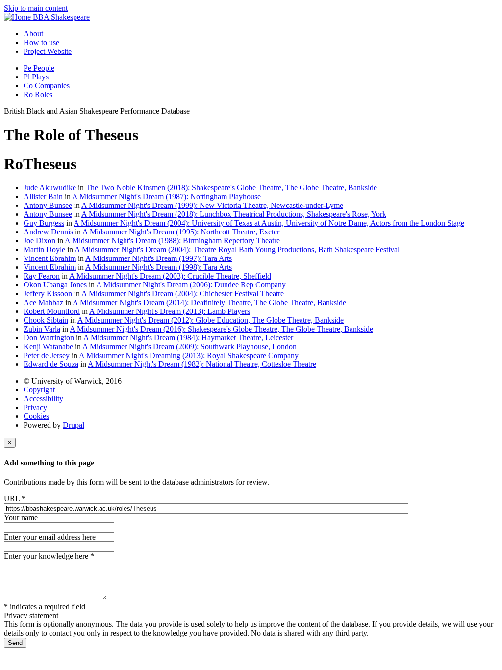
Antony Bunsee (48, 205)
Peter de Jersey (47, 355)
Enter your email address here (50, 537)
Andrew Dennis (48, 232)
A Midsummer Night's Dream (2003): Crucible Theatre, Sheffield (170, 276)
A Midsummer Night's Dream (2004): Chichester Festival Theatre (182, 293)
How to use (41, 42)
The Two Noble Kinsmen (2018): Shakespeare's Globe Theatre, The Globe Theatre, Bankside (231, 187)
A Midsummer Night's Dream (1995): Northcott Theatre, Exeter (180, 232)
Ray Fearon (42, 276)
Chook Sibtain (46, 320)
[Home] (18, 17)
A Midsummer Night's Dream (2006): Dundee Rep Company (191, 285)
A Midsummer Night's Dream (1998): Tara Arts (158, 267)
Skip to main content (36, 8)
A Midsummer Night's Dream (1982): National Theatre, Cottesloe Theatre (202, 364)
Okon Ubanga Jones (55, 285)
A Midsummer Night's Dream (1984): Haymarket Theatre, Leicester (188, 338)
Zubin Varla (42, 329)
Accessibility (43, 398)
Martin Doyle (44, 249)
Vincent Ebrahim (50, 258)
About (33, 33)
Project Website (48, 51)
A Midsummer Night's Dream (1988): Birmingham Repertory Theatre (172, 240)
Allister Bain (43, 196)
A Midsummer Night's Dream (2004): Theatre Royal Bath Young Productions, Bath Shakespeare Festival (237, 249)
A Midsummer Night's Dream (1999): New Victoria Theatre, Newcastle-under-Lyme (212, 205)
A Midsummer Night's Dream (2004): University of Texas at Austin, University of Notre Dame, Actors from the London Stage (269, 223)
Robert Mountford (52, 311)
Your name (21, 518)
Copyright (39, 390)
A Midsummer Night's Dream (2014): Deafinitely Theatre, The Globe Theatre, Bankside (209, 302)
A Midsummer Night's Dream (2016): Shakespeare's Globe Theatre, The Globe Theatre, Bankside (221, 329)
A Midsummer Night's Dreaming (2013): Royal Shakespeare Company (189, 355)
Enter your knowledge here (49, 556)
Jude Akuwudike (50, 187)
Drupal (73, 425)
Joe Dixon (39, 240)
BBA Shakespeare (61, 17)
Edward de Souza (51, 364)
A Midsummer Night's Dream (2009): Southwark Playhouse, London (189, 346)
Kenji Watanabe (48, 346)
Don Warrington (49, 338)
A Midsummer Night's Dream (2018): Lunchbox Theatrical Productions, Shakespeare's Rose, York (233, 214)
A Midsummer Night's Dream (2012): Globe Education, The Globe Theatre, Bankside (210, 320)
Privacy (35, 407)
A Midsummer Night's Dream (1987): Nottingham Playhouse (166, 196)
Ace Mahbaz (43, 302)
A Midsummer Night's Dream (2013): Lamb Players (169, 311)
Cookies (36, 416)
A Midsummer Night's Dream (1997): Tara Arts (158, 258)
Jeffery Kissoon (48, 293)
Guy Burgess (44, 223)
